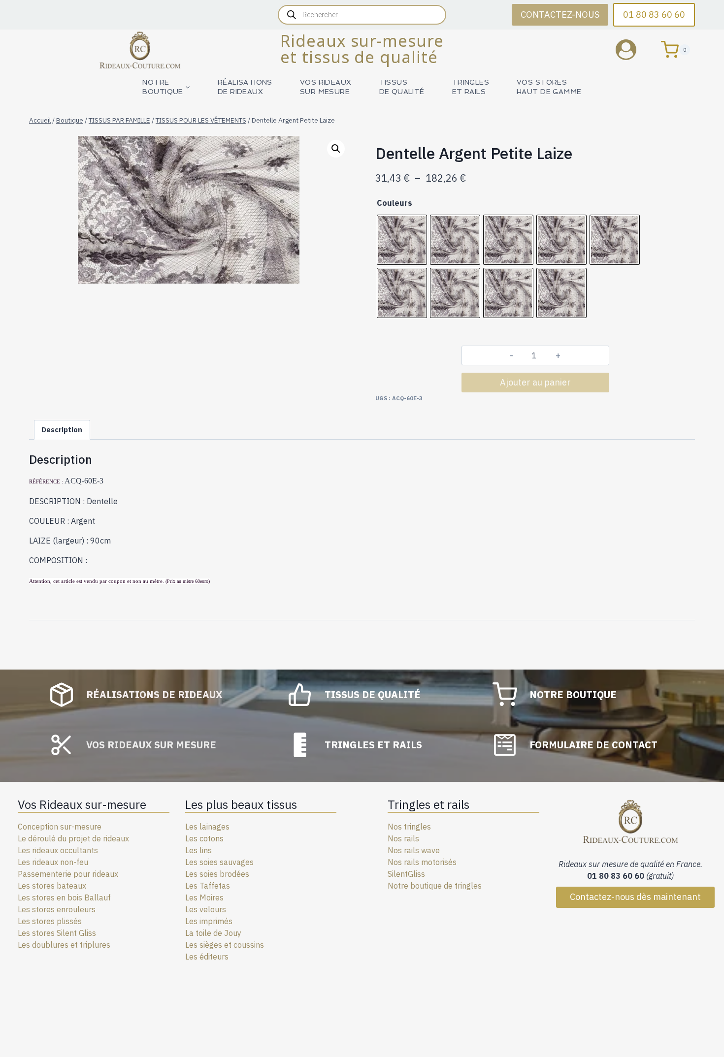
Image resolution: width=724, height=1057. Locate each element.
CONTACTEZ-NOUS (560, 14)
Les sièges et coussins (224, 945)
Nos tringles (409, 827)
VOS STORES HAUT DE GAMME (549, 87)
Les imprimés (208, 921)
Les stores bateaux (52, 886)
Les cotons (204, 838)
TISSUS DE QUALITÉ (402, 87)
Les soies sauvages (219, 862)
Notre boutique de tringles (435, 886)
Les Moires (204, 897)
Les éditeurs (207, 956)
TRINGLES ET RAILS (470, 87)
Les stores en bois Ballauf (64, 897)
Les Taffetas (207, 886)
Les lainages (207, 827)
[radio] (402, 239)
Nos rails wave (414, 850)
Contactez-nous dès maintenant (635, 896)
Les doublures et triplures (64, 945)
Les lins (198, 850)
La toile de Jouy (213, 933)
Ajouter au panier (535, 382)
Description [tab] (61, 429)
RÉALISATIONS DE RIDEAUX (245, 87)
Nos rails (403, 838)
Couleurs (394, 203)
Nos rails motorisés (422, 862)
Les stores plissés (50, 921)
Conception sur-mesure (59, 827)
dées (240, 874)
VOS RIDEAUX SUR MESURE (326, 87)
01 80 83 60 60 (654, 14)
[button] (336, 149)
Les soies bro (208, 874)
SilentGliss (406, 874)
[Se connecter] (633, 49)
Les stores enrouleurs (57, 909)
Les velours (205, 909)
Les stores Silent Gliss (57, 933)
